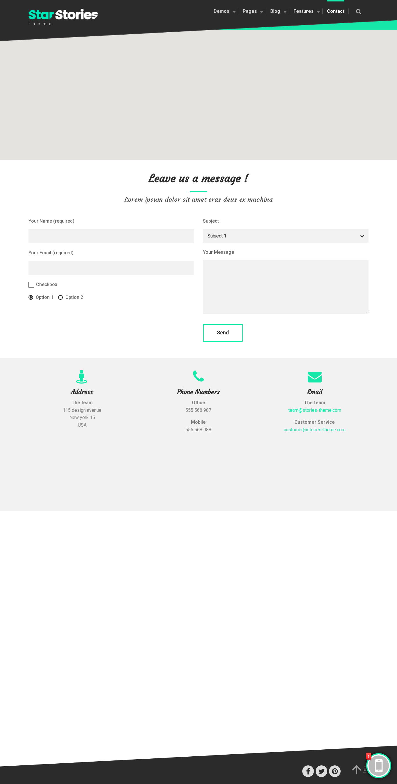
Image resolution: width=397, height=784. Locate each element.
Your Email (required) (51, 253)
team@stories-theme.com (314, 410)
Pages (250, 11)
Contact (335, 11)
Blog (275, 11)
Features (304, 11)
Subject (211, 221)
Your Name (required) (51, 221)
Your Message (218, 252)
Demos (221, 11)
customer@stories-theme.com (315, 429)
